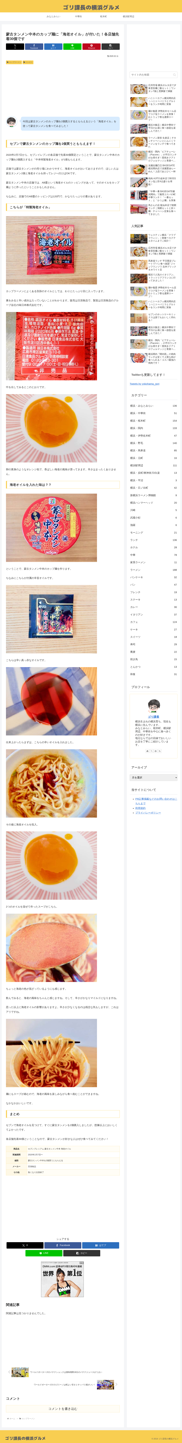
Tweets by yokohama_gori (144, 383)
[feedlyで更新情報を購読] (155, 751)
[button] (111, 46)
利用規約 (140, 808)
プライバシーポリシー (148, 812)
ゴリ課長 (153, 716)
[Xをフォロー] (151, 751)
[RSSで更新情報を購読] (160, 751)
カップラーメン (15, 62)
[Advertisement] (63, 87)
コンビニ (29, 62)
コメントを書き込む (62, 1409)
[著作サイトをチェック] (147, 751)
